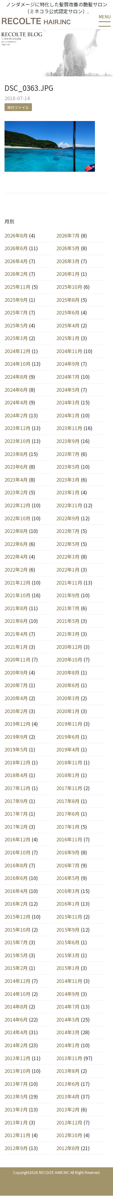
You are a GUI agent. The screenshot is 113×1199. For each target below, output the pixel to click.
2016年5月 (68, 878)
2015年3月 (68, 955)
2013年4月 (68, 1096)
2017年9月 (16, 801)
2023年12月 (17, 428)
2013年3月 (16, 1109)
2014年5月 (68, 1019)
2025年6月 (68, 312)
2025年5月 (16, 325)
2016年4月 (16, 890)
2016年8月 (16, 865)
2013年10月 (17, 1070)
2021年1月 (16, 646)
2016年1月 (68, 903)
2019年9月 (16, 736)
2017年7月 (16, 813)
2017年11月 (69, 788)
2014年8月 (16, 1006)
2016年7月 (68, 865)
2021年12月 (17, 582)
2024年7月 (68, 376)
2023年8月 (16, 454)
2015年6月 (68, 942)
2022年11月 (69, 505)
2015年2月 (16, 967)
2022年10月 (17, 518)
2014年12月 (17, 980)
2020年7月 (16, 685)
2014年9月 (68, 993)
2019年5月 (16, 749)
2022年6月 (16, 543)
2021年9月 (68, 595)
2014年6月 (16, 1019)
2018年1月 (68, 775)
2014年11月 (69, 980)
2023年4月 (16, 479)
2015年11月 (69, 916)
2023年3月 (68, 479)
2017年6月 (68, 813)
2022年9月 (68, 518)
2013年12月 (17, 1058)
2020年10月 (69, 659)
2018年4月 (16, 775)
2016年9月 (68, 852)
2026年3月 (68, 261)
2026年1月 (68, 273)
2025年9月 (16, 299)
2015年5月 (16, 955)
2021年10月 (17, 595)
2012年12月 (69, 1122)
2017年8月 (68, 801)
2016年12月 (17, 839)
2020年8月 (68, 672)
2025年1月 (68, 338)
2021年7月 (68, 608)
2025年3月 (16, 338)
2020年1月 (68, 711)
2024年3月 (68, 402)
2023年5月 (68, 466)
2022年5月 (68, 543)
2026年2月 (16, 273)
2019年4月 (68, 749)
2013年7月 (16, 1083)
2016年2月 (16, 903)
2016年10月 (17, 852)
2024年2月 (16, 415)
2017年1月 (68, 826)
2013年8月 (68, 1070)
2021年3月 (68, 633)
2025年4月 (68, 325)
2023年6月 (16, 466)
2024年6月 (16, 389)
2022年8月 (16, 530)
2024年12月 (17, 351)
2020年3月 (68, 698)
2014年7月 (68, 1006)
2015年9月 (68, 929)
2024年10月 (17, 363)
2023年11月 (69, 428)
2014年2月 (16, 1045)
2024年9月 (68, 363)
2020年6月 (68, 685)
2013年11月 (69, 1058)
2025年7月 (16, 312)
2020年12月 (69, 646)
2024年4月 (16, 402)
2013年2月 (68, 1109)
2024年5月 (68, 389)
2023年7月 (68, 454)
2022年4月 (16, 556)
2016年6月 (16, 878)
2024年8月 (16, 376)
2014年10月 (17, 993)
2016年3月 (68, 890)
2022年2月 (16, 569)
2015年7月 (16, 942)
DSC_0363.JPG (29, 87)
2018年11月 (69, 762)
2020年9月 (16, 672)
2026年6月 (16, 248)
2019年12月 (17, 723)
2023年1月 (68, 492)
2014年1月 (68, 1045)
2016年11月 (69, 839)
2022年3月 (68, 556)
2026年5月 (68, 248)
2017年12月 (17, 788)
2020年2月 (16, 711)
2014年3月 (68, 1032)
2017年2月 (16, 826)
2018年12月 (17, 762)
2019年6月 (68, 736)
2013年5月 (16, 1096)
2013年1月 (16, 1122)
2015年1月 (68, 967)
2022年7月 (68, 530)
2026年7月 (68, 235)
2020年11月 (17, 659)
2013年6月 (68, 1083)
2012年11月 (17, 1135)
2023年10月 (17, 441)
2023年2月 (16, 492)
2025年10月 (69, 286)
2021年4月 (16, 633)
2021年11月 (69, 582)
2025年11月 (17, 286)
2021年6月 (16, 620)
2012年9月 (16, 1148)
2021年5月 (68, 620)
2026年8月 (16, 235)
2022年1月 (68, 569)
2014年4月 (16, 1032)
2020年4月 (16, 698)
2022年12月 (17, 505)
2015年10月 (17, 929)
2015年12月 (17, 916)
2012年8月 (68, 1148)
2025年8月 (68, 299)
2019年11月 (69, 723)
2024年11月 (69, 351)
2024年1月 (68, 415)
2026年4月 (16, 261)
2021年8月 (16, 608)
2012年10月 (69, 1135)
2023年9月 (68, 441)
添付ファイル (18, 107)
